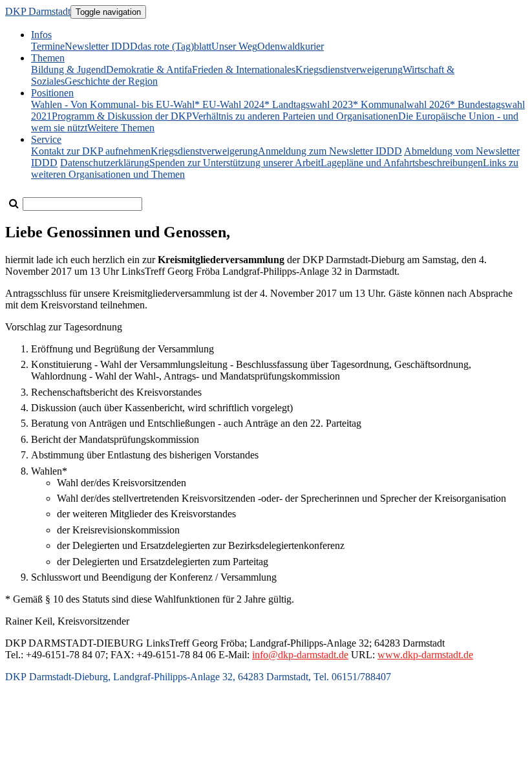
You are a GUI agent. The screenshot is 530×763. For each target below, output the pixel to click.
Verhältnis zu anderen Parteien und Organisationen (295, 116)
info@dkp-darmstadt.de (300, 654)
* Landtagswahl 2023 (308, 104)
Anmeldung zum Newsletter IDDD (330, 150)
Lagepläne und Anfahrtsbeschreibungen (402, 162)
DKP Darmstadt (37, 11)
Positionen (52, 92)
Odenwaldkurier (290, 46)
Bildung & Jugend (68, 69)
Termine (48, 46)
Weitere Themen (120, 127)
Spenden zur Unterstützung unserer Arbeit (235, 162)
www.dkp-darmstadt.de (425, 654)
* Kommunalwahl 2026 (401, 104)
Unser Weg (234, 46)
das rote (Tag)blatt (174, 46)
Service (46, 139)
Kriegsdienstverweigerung (349, 69)
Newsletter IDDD (101, 46)
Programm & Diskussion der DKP (122, 116)
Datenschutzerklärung (104, 162)
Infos (41, 34)
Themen (48, 57)
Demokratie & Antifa (149, 69)
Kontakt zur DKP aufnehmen (91, 150)
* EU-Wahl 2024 (229, 104)
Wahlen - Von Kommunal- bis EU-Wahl (113, 104)
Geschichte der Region (111, 81)
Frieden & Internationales (243, 69)
